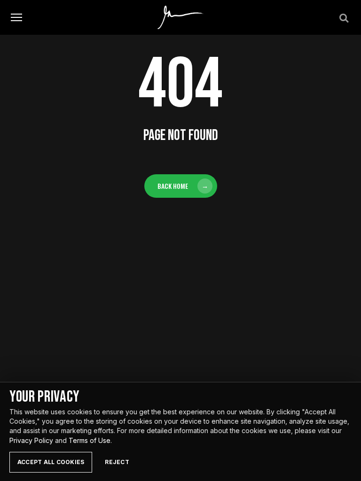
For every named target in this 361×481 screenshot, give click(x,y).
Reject (117, 461)
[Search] (343, 17)
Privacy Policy (31, 440)
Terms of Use (89, 440)
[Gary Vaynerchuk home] (181, 17)
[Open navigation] (16, 17)
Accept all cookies (50, 461)
